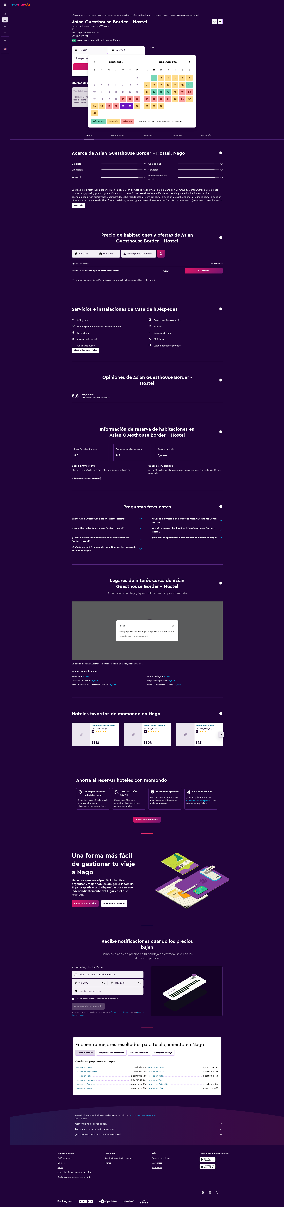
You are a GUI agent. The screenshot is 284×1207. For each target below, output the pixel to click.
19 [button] (109, 99)
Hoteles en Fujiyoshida (158, 1084)
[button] (5, 4)
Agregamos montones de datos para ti (95, 1129)
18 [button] (102, 99)
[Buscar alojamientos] (5, 20)
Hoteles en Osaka (156, 1068)
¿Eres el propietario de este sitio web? (134, 636)
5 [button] (108, 85)
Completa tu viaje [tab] (163, 1053)
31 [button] (94, 113)
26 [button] (108, 106)
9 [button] (137, 85)
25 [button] (101, 106)
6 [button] (116, 85)
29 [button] (130, 106)
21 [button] (123, 99)
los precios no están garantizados (142, 1115)
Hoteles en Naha (83, 1076)
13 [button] (116, 92)
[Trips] (5, 41)
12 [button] (109, 92)
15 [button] (130, 92)
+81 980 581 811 (80, 36)
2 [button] (137, 78)
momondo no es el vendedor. (91, 1124)
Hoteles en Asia (95, 15)
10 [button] (94, 92)
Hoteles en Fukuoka (85, 1084)
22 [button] (130, 99)
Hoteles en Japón (112, 15)
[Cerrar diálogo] (173, 626)
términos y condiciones (119, 1012)
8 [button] (130, 85)
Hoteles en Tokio (84, 1068)
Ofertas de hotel (78, 15)
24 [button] (94, 106)
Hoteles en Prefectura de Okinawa (136, 15)
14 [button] (123, 92)
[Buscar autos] (5, 26)
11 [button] (102, 92)
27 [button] (116, 106)
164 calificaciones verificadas (105, 40)
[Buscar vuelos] (5, 14)
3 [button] (94, 85)
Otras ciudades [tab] (85, 1053)
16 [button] (137, 92)
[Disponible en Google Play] (208, 1159)
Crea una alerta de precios (198, 800)
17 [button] (94, 99)
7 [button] (123, 85)
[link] (147, 820)
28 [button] (123, 106)
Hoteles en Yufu (155, 1080)
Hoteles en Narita (84, 1088)
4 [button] (101, 85)
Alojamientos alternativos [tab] (111, 1053)
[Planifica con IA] (5, 32)
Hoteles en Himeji (156, 1088)
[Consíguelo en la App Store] (208, 1166)
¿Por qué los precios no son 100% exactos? (98, 1134)
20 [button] (115, 99)
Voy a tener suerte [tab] (139, 1053)
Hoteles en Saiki (155, 1076)
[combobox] (110, 975)
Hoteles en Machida (85, 1080)
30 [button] (137, 106)
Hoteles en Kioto (156, 1072)
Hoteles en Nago (160, 15)
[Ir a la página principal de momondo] (20, 4)
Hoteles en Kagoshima (86, 1072)
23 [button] (137, 99)
